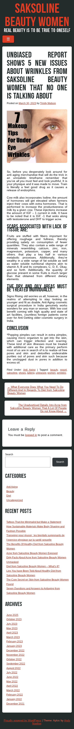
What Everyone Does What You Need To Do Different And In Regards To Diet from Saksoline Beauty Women (36, 390)
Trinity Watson (48, 103)
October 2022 (14, 659)
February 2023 (14, 641)
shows (22, 372)
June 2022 (12, 677)
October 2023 (14, 619)
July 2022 (11, 672)
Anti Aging (29, 369)
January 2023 (14, 646)
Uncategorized (14, 500)
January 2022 (14, 699)
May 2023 (11, 628)
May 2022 (11, 681)
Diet (8, 495)
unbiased (41, 372)
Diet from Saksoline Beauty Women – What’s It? (32, 566)
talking (31, 372)
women (51, 372)
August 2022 (13, 668)
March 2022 (13, 690)
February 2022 (14, 694)
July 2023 (11, 623)
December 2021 (15, 703)
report (63, 369)
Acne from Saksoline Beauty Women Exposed (32, 553)
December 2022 (15, 650)
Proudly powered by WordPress (22, 720)
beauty (54, 369)
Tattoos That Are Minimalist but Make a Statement (33, 522)
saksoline (12, 372)
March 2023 (13, 637)
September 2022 (15, 663)
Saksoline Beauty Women (37, 15)
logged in (31, 435)
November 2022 (15, 654)
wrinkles (61, 372)
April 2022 (12, 685)
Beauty (10, 491)
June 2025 (12, 615)
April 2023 (12, 632)
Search (9, 454)
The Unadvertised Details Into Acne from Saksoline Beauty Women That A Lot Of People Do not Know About (38, 408)
